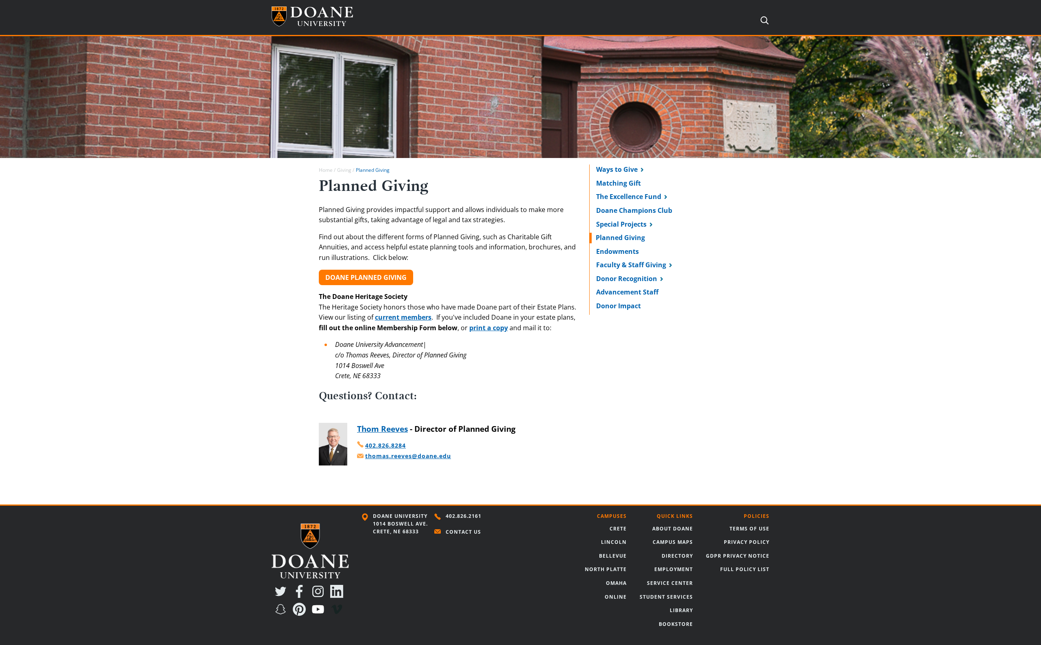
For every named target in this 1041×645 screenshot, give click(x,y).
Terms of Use (749, 528)
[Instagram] (319, 595)
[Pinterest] (301, 613)
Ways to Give (617, 169)
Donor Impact (618, 305)
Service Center (670, 583)
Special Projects (621, 224)
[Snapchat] (282, 613)
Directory (677, 555)
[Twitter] (282, 595)
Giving (344, 170)
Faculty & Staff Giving (631, 264)
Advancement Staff (627, 292)
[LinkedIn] (338, 595)
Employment (673, 569)
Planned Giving (620, 237)
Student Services (666, 596)
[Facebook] (301, 595)
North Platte (606, 569)
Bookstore (676, 624)
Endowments (617, 251)
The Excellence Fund (628, 196)
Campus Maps (673, 542)
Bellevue (613, 555)
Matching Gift (618, 183)
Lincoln (614, 542)
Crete (618, 528)
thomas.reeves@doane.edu (408, 456)
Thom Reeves (382, 428)
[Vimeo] (338, 613)
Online (616, 596)
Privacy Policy (746, 542)
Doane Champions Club (634, 210)
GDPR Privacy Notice (737, 555)
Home (326, 170)
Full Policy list (744, 569)
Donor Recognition (626, 278)
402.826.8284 (385, 445)
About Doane (672, 528)
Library (681, 610)
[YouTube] (319, 613)
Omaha (616, 583)
